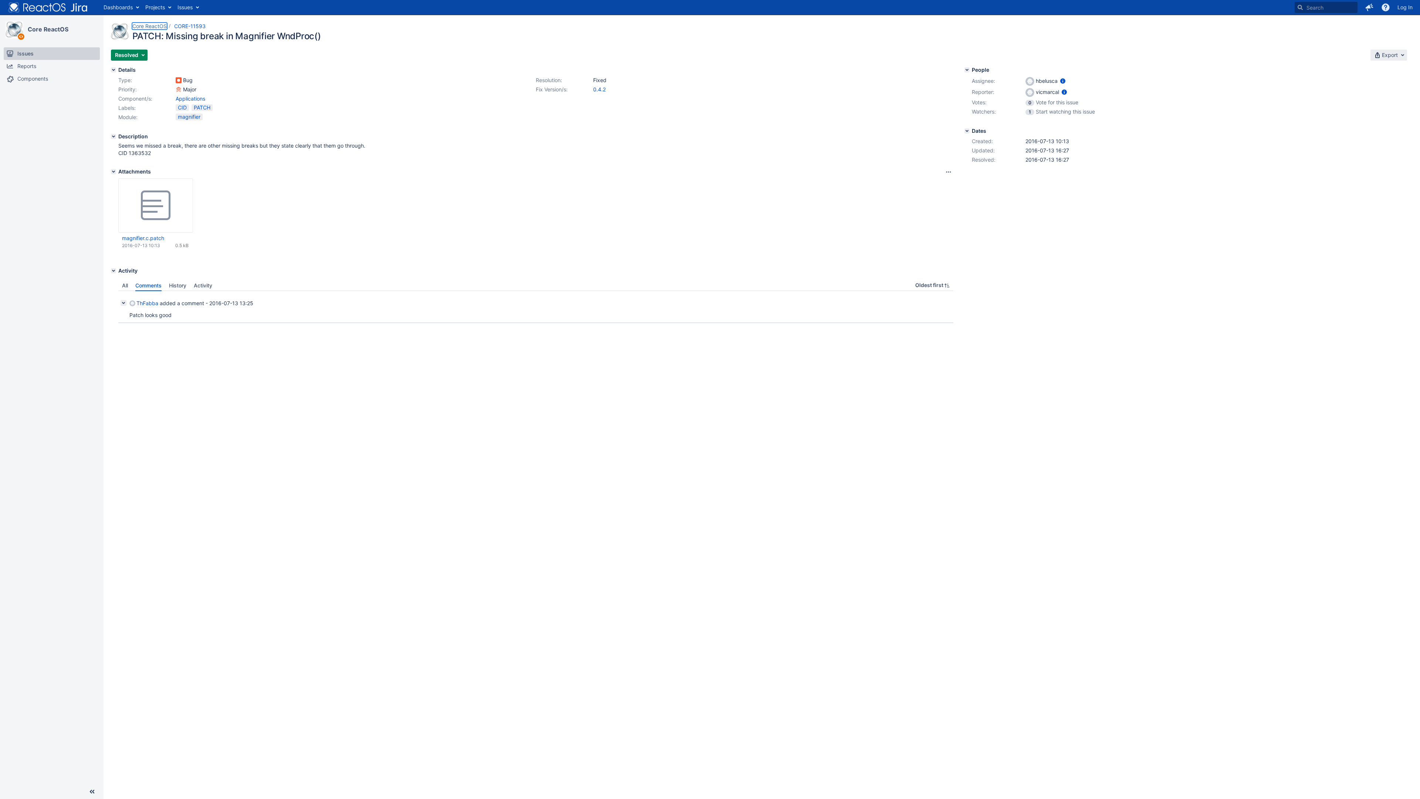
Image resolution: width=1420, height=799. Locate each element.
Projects (155, 7)
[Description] (113, 136)
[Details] (113, 70)
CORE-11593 (190, 26)
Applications (190, 98)
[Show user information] (1063, 81)
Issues (185, 7)
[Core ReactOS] (14, 29)
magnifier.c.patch (143, 238)
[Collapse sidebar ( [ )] (92, 791)
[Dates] (967, 131)
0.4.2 (599, 89)
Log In (1405, 7)
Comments (148, 285)
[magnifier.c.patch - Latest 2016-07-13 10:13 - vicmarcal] (155, 206)
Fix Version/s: (552, 89)
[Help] (1385, 7)
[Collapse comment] (123, 303)
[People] (967, 70)
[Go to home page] (48, 7)
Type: (125, 80)
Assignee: (983, 81)
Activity (203, 285)
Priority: (127, 89)
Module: (128, 117)
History (177, 285)
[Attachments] (113, 171)
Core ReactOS (48, 29)
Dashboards (118, 7)
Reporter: (983, 92)
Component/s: (135, 98)
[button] (1369, 7)
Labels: (127, 108)
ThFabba (147, 303)
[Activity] (113, 270)
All (125, 285)
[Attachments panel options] (948, 172)
